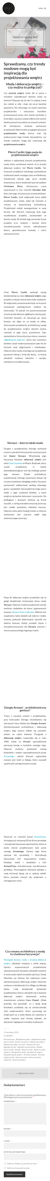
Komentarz (10, 1101)
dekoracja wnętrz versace (15, 1044)
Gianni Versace (34, 1044)
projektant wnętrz (35, 1052)
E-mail (7, 1141)
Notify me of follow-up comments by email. (22, 1164)
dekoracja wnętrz (38, 1042)
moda (18, 1050)
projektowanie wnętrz (13, 1055)
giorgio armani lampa (27, 1047)
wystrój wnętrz (20, 1060)
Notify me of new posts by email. (18, 1168)
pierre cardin (28, 1050)
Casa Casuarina (15, 463)
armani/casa (10, 1039)
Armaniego (9, 756)
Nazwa (8, 1129)
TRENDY (9, 1036)
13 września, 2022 (11, 1032)
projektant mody (19, 1052)
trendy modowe (31, 1055)
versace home (22, 1057)
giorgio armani (10, 1047)
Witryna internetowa (14, 1152)
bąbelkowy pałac (23, 1039)
